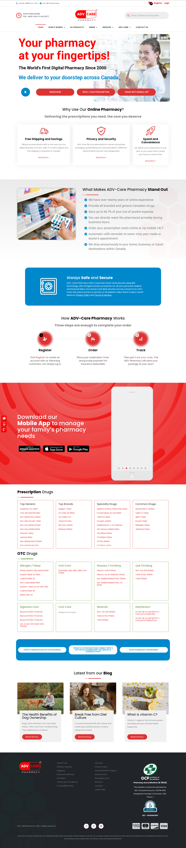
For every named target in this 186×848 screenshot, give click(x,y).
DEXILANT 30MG (26, 533)
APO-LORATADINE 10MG (30, 582)
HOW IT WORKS (55, 27)
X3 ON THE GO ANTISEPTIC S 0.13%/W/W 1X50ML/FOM (147, 619)
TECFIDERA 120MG (104, 533)
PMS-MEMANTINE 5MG (29, 545)
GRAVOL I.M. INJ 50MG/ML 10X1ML (111, 574)
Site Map (61, 778)
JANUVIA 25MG (26, 537)
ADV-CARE (123, 27)
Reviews (98, 782)
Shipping (61, 770)
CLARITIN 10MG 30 (27, 578)
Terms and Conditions (67, 782)
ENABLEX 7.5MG (64, 509)
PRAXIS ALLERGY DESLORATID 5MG (34, 570)
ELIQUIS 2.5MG (141, 521)
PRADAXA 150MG (65, 529)
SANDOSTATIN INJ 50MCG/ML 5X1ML (112, 509)
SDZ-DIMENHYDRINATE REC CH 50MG (109, 583)
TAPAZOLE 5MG (64, 521)
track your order (143, 357)
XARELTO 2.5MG (142, 513)
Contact (99, 785)
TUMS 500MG (141, 578)
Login (166, 3)
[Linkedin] (101, 826)
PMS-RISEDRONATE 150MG (31, 541)
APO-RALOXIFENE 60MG (30, 529)
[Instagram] (86, 826)
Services (99, 763)
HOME (40, 27)
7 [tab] (142, 468)
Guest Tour (62, 763)
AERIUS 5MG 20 (26, 595)
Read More (43, 157)
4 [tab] (130, 468)
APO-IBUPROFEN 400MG (30, 517)
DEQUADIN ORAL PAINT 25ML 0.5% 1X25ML (72, 571)
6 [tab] (138, 468)
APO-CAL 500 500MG (144, 570)
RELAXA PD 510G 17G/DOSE (31, 612)
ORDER (92, 27)
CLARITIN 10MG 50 (27, 591)
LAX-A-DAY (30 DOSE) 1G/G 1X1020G (32, 625)
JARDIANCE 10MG (142, 529)
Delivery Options (64, 766)
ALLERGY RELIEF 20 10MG (30, 574)
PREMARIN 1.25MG (142, 525)
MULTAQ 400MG (65, 525)
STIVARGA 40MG (104, 545)
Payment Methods (65, 774)
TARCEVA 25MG (103, 517)
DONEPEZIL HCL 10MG (29, 509)
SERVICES (106, 27)
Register (158, 3)
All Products (77, 27)
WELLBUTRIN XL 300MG (144, 509)
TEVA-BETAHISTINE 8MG (30, 513)
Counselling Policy (65, 785)
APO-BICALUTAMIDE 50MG (108, 529)
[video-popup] (25, 92)
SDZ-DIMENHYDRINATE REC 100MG (111, 578)
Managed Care (102, 778)
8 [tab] (145, 468)
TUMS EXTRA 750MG (144, 574)
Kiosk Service (101, 774)
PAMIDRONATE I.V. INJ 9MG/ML (109, 525)
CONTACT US (142, 27)
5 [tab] (134, 468)
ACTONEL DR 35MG (66, 513)
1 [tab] (119, 468)
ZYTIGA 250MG (103, 541)
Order (106, 357)
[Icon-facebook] (93, 826)
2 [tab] (123, 468)
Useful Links (100, 789)
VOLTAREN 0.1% (64, 517)
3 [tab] (126, 468)
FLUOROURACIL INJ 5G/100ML (109, 513)
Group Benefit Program (106, 770)
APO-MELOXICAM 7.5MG (30, 521)
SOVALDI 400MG (104, 521)
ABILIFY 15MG (140, 517)
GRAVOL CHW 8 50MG (106, 570)
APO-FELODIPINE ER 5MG (30, 525)
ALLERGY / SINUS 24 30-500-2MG (34, 586)
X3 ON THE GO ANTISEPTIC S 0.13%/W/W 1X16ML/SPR (147, 613)
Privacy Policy (101, 766)
